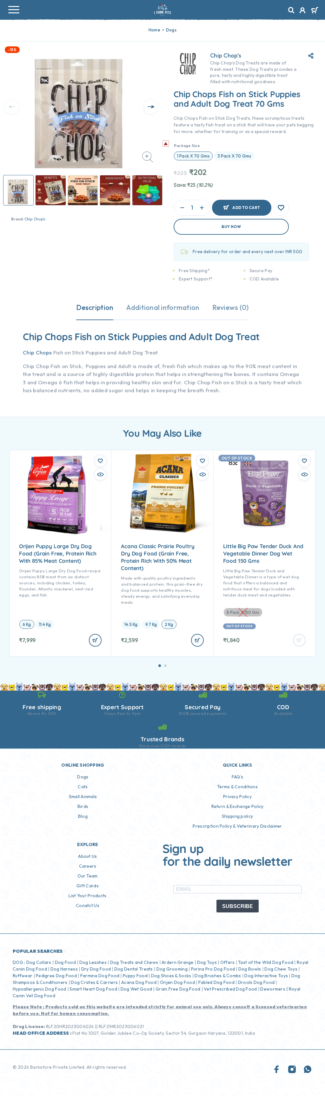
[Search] (291, 10)
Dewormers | (274, 989)
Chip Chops (37, 352)
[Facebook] (276, 1070)
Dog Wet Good (136, 989)
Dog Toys (207, 962)
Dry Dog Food (96, 969)
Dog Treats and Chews (134, 962)
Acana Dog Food (138, 982)
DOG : (19, 962)
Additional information (162, 307)
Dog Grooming (172, 969)
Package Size (187, 145)
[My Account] (303, 11)
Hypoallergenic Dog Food (39, 989)
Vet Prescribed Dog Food (230, 989)
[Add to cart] (95, 640)
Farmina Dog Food (99, 975)
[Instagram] (292, 1070)
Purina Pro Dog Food (213, 969)
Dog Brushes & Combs (217, 975)
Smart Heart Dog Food (93, 989)
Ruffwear (22, 975)
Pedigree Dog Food (56, 975)
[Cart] (314, 11)
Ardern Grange (178, 962)
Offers (227, 962)
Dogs (171, 29)
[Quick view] (100, 474)
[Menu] (13, 9)
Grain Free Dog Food (178, 989)
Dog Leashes (93, 962)
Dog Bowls (249, 969)
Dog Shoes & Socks (171, 975)
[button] (159, 665)
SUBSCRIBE (237, 906)
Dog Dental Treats (133, 969)
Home (154, 29)
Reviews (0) (230, 307)
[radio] (193, 155)
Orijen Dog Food (177, 982)
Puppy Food (135, 975)
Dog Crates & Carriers (94, 982)
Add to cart (246, 207)
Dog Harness (64, 969)
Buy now (231, 226)
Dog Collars (38, 962)
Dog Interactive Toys (266, 975)
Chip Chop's (35, 219)
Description (94, 307)
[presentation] (12, 107)
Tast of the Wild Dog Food (265, 962)
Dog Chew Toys (280, 969)
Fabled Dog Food (216, 982)
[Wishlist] (281, 208)
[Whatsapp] (307, 1070)
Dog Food (65, 962)
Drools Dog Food (256, 982)
